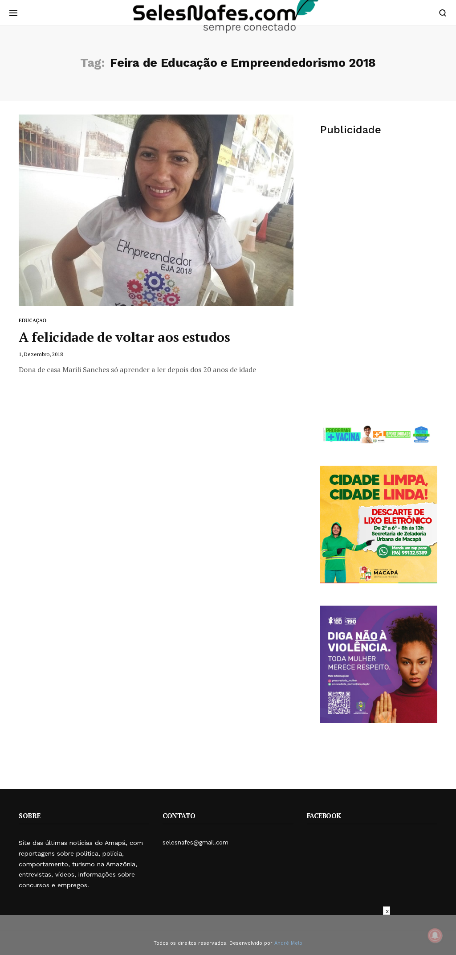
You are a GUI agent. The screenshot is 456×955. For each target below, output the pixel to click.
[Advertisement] (378, 213)
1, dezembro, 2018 (41, 354)
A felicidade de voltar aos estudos (124, 337)
